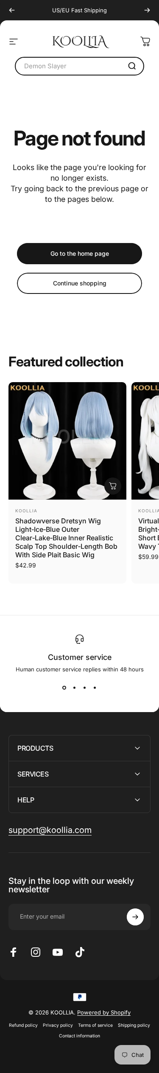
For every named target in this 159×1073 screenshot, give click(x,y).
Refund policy (23, 1025)
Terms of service (95, 1025)
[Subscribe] (135, 916)
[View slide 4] (95, 688)
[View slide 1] (64, 688)
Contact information (79, 1036)
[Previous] (12, 10)
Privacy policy (58, 1025)
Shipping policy (134, 1025)
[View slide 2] (75, 688)
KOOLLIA (26, 510)
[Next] (147, 10)
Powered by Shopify (104, 1012)
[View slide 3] (85, 688)
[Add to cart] (112, 486)
